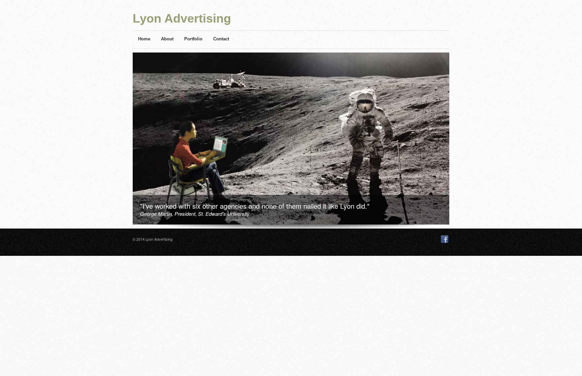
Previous (130, 140)
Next (452, 140)
